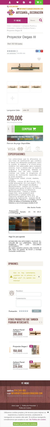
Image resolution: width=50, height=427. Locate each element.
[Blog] (24, 2)
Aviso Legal (15, 405)
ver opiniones (11, 53)
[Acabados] (25, 138)
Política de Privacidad (29, 405)
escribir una (21, 53)
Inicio (9, 26)
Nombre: (19, 291)
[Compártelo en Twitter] (39, 51)
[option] (25, 349)
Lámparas (16, 26)
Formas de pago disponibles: (18, 143)
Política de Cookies (25, 408)
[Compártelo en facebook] (37, 51)
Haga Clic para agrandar (17, 237)
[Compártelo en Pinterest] (41, 51)
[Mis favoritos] (18, 2)
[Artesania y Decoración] (25, 12)
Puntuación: (13, 311)
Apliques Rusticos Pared (25, 28)
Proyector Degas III (14, 30)
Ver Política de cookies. (37, 419)
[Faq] (30, 2)
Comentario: (21, 298)
